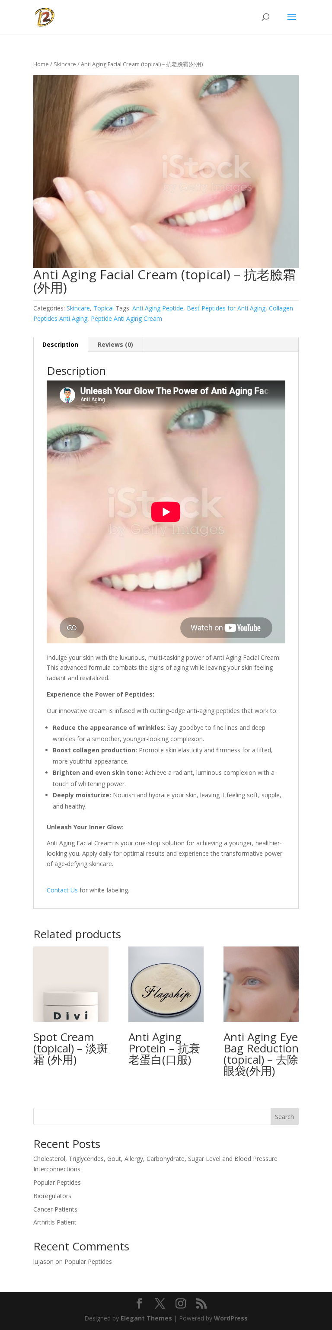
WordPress (231, 1318)
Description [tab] (60, 344)
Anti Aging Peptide (157, 308)
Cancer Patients (55, 1209)
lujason (43, 1261)
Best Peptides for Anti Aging (226, 308)
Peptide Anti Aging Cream (126, 318)
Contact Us (62, 890)
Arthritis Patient (55, 1222)
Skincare (65, 64)
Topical (103, 308)
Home (41, 64)
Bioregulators (52, 1196)
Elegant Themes (146, 1318)
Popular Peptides (57, 1182)
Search (284, 1117)
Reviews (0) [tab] (115, 344)
